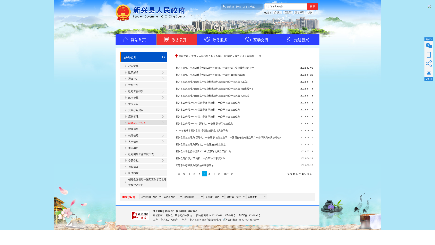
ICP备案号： (242, 215)
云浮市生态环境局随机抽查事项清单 (195, 165)
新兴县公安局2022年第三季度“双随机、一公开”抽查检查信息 (208, 109)
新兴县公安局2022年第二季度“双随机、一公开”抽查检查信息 (208, 116)
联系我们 (169, 211)
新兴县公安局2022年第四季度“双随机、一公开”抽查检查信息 (208, 102)
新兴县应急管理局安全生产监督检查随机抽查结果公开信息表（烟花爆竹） (215, 88)
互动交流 (260, 39)
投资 (310, 12)
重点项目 (133, 148)
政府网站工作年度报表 (141, 154)
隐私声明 (181, 211)
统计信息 (133, 135)
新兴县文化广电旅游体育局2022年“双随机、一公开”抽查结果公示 (210, 74)
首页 (193, 56)
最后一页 (228, 174)
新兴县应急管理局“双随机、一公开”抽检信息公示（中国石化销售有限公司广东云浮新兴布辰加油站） (229, 137)
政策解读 (133, 72)
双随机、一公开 (137, 122)
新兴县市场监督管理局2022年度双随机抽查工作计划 (203, 151)
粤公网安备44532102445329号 (242, 219)
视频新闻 (133, 166)
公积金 (277, 12)
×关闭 (429, 79)
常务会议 (133, 103)
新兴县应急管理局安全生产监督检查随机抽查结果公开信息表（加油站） (214, 95)
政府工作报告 (136, 91)
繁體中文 (241, 6)
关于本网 (158, 211)
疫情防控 (133, 173)
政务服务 (220, 39)
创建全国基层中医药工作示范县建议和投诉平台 (147, 181)
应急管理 (133, 116)
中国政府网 (128, 197)
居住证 (288, 12)
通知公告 (133, 78)
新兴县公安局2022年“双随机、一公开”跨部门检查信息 (204, 123)
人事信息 (133, 141)
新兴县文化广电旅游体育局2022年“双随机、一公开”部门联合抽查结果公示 (215, 67)
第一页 (181, 174)
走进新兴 (301, 39)
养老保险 (299, 12)
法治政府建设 (136, 110)
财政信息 (133, 129)
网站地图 (192, 211)
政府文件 (133, 66)
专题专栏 (133, 160)
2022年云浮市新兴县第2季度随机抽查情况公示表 (202, 130)
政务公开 (179, 39)
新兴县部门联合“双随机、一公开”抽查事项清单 (200, 158)
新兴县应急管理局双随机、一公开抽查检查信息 (201, 144)
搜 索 (312, 6)
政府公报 (133, 97)
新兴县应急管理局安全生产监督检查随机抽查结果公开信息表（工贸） (212, 81)
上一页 (192, 174)
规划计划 (133, 85)
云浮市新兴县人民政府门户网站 (215, 56)
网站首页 (138, 39)
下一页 (216, 174)
